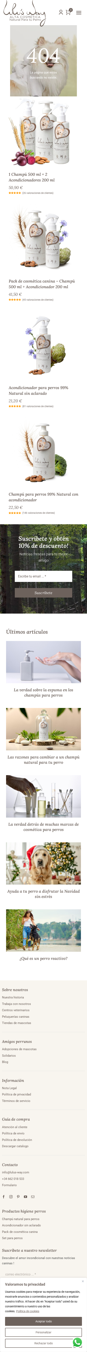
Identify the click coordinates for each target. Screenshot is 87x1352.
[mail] (32, 1196)
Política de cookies (27, 1311)
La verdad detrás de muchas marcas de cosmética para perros (43, 827)
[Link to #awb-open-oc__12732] (78, 12)
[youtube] (25, 1196)
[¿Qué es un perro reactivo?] (43, 912)
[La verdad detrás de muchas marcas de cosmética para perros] (43, 777)
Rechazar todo (43, 1343)
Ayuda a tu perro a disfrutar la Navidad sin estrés (43, 894)
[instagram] (11, 1196)
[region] (43, 1315)
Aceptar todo (43, 1321)
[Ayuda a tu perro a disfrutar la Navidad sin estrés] (43, 845)
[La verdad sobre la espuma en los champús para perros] (43, 643)
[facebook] (3, 1196)
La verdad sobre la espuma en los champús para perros (43, 692)
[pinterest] (18, 1196)
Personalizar (43, 1332)
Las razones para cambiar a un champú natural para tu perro (43, 759)
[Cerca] (82, 1281)
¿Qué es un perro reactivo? (44, 958)
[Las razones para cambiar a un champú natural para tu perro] (43, 710)
